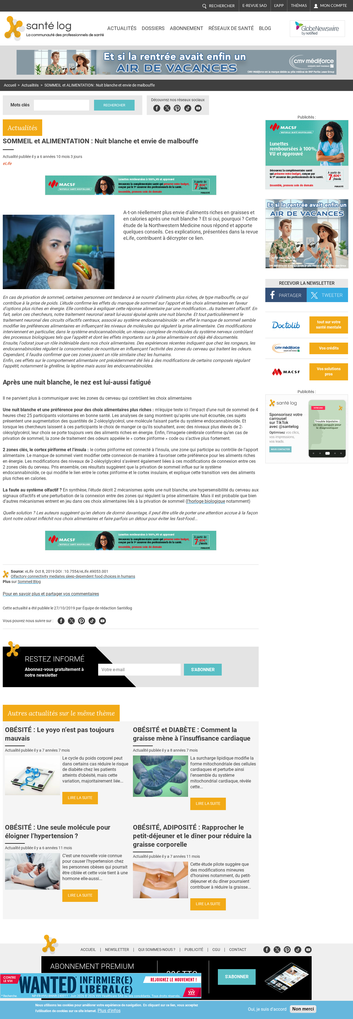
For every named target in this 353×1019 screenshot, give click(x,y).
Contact (237, 950)
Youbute (198, 107)
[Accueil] (14, 28)
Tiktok (187, 107)
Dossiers (153, 28)
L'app (279, 5)
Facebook (156, 107)
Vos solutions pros (329, 372)
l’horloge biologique (206, 501)
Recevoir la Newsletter (307, 283)
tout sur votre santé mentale (328, 325)
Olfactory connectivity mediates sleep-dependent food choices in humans (73, 576)
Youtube (102, 620)
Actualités (122, 28)
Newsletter (117, 950)
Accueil (10, 85)
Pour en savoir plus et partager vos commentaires (51, 593)
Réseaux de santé (231, 28)
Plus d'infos (109, 1010)
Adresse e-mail (113, 660)
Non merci (303, 1009)
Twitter (167, 107)
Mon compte (333, 5)
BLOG (265, 28)
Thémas (299, 5)
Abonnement (186, 28)
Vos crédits (329, 348)
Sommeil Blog (29, 581)
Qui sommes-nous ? (156, 950)
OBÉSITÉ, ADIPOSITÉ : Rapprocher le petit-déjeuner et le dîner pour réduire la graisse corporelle (192, 836)
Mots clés (20, 104)
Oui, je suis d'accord (267, 1009)
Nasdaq (301, 24)
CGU (216, 950)
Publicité (193, 950)
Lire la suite (80, 797)
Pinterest (177, 107)
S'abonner (203, 669)
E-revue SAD (254, 5)
